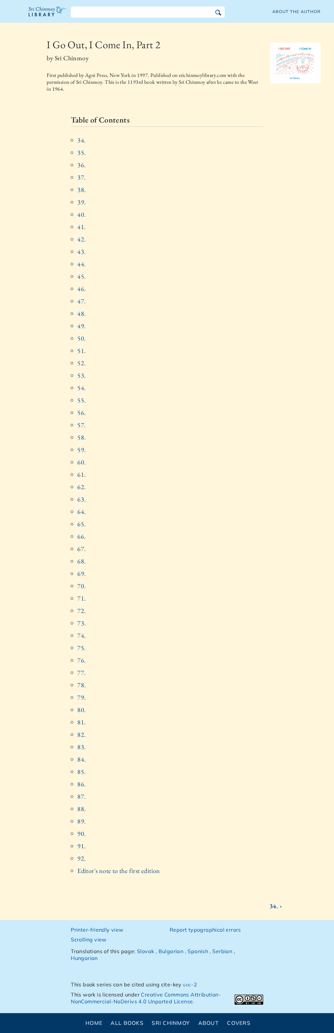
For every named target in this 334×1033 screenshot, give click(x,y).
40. (81, 214)
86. (81, 784)
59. (81, 449)
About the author (296, 11)
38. (81, 189)
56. (81, 412)
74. (81, 635)
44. (81, 264)
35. (81, 152)
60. (81, 462)
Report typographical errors (205, 929)
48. (81, 313)
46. (81, 288)
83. (81, 747)
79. (81, 697)
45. (81, 276)
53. (81, 375)
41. (81, 227)
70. (81, 586)
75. (81, 648)
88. (81, 809)
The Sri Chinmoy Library (47, 16)
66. (81, 536)
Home (93, 1023)
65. (81, 524)
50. (81, 338)
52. (81, 363)
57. (81, 425)
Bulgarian (171, 951)
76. (81, 660)
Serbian (222, 951)
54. (81, 388)
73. (81, 623)
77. (81, 672)
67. (81, 549)
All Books (127, 1023)
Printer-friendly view (97, 929)
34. (81, 140)
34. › (275, 906)
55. (81, 400)
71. (81, 598)
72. (81, 610)
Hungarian (84, 958)
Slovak (145, 951)
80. (81, 710)
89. (81, 821)
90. (81, 833)
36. (81, 165)
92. (81, 858)
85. (81, 771)
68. (81, 561)
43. (81, 251)
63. (81, 499)
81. (81, 722)
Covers (238, 1023)
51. (81, 350)
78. (81, 685)
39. (81, 202)
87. (81, 796)
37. (81, 177)
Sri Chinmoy (171, 1023)
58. (81, 437)
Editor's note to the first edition (118, 870)
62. (81, 487)
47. (81, 301)
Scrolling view (89, 939)
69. (81, 573)
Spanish (198, 951)
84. (81, 759)
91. (81, 846)
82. (81, 734)
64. (81, 511)
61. (81, 474)
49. (81, 326)
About (208, 1023)
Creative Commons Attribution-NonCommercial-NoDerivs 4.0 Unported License (146, 998)
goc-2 (190, 984)
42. (81, 239)
